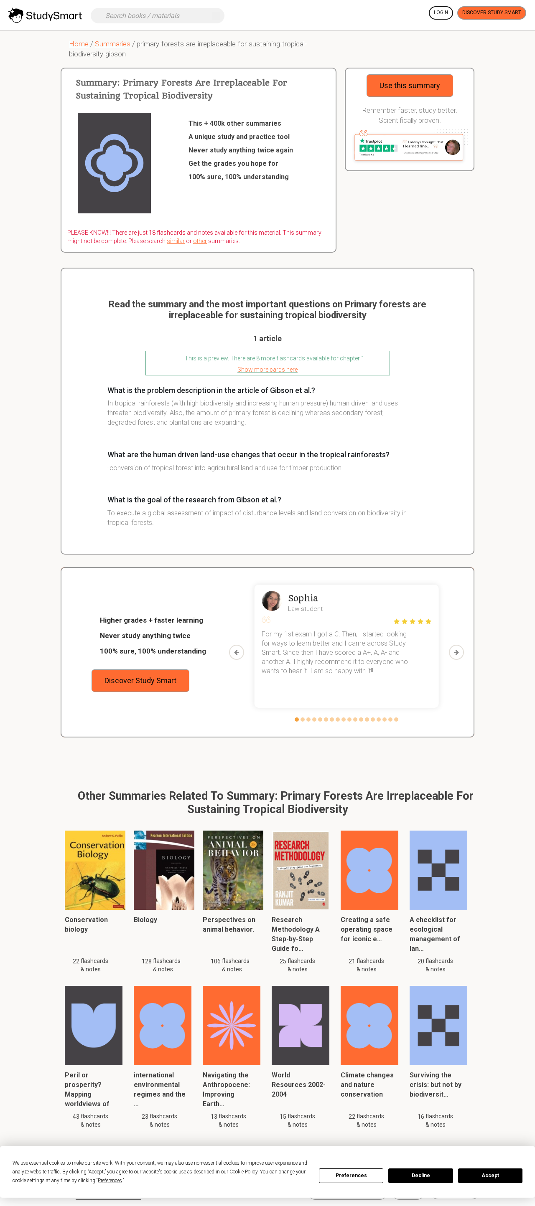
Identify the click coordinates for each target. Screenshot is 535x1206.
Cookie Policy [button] (243, 1172)
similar (176, 241)
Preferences (351, 1175)
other (200, 241)
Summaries (112, 44)
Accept (490, 1175)
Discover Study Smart (491, 12)
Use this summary (410, 85)
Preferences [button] (110, 1180)
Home (79, 44)
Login (441, 12)
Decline (421, 1175)
